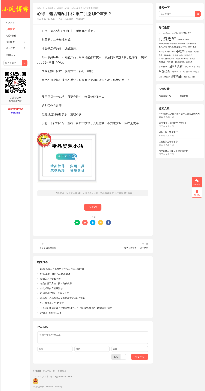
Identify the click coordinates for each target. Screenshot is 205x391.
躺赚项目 (177, 76)
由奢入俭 (187, 66)
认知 (160, 77)
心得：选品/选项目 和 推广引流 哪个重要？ (114, 193)
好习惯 (167, 51)
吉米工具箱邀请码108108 (177, 47)
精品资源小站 (165, 95)
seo (160, 33)
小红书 (180, 51)
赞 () (93, 207)
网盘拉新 (164, 71)
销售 (193, 77)
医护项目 (181, 43)
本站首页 (10, 22)
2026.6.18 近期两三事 (51, 312)
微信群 (196, 51)
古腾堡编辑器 (191, 43)
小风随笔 (10, 29)
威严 (173, 51)
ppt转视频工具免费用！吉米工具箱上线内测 (62, 268)
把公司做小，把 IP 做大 (52, 302)
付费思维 (167, 38)
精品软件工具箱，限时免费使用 (56, 283)
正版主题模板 (180, 62)
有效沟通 (170, 62)
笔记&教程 (11, 35)
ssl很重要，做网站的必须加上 (55, 273)
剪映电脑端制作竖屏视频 (168, 43)
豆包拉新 (166, 77)
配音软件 (184, 95)
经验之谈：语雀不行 (50, 278)
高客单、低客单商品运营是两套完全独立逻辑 (62, 298)
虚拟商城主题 (176, 71)
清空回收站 (163, 66)
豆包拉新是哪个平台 (168, 141)
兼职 (187, 39)
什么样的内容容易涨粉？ (52, 288)
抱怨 (181, 55)
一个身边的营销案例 (46, 247)
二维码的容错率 (185, 33)
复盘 (194, 47)
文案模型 (162, 62)
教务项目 (193, 58)
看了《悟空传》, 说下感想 (136, 247)
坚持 (190, 47)
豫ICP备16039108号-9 (61, 376)
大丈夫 (161, 51)
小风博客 (15, 9)
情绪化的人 (167, 55)
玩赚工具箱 (175, 66)
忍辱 (160, 55)
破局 (198, 66)
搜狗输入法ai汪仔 (182, 58)
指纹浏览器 (188, 55)
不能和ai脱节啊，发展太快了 (54, 293)
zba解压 (175, 33)
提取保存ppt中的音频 (166, 58)
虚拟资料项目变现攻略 (191, 71)
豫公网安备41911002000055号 (47, 386)
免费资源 (181, 39)
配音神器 (187, 77)
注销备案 (189, 62)
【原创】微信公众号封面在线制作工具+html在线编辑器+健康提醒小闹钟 (76, 307)
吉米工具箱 (163, 47)
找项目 (175, 55)
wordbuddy (167, 33)
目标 (193, 66)
